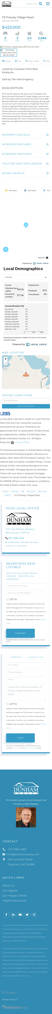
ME (22, 491)
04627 (8, 495)
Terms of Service (31, 748)
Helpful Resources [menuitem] (14, 900)
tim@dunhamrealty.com (23, 854)
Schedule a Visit (35, 657)
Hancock (31, 491)
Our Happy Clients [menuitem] (14, 895)
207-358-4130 (16, 538)
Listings (14, 491)
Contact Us (10, 546)
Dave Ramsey (31, 803)
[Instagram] (34, 915)
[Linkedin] (13, 915)
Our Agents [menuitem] (10, 890)
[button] (40, 3)
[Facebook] (6, 915)
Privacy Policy (23, 442)
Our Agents (22, 546)
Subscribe (20, 633)
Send (20, 737)
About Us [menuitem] (8, 885)
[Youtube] (20, 915)
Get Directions (26, 406)
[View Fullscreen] (6, 369)
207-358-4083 (16, 849)
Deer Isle (42, 491)
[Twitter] (27, 915)
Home (5, 491)
